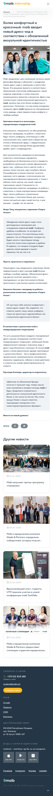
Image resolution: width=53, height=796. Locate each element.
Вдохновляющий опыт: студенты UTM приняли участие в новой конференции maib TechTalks (24, 592)
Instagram (20, 771)
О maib (6, 702)
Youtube (32, 771)
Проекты (7, 707)
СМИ (5, 712)
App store (8, 759)
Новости (6, 12)
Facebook (7, 771)
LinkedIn (43, 771)
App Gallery (33, 759)
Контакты (7, 716)
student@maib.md (11, 684)
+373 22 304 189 (16, 676)
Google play (21, 759)
